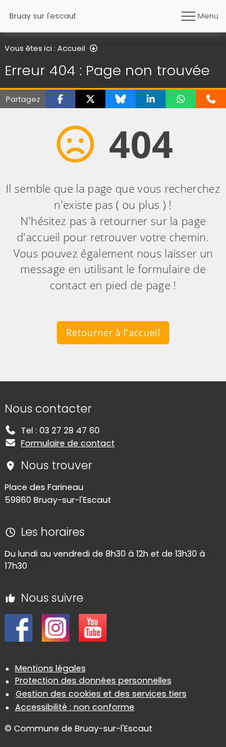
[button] (60, 99)
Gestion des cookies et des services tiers (101, 694)
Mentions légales (50, 668)
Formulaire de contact (68, 443)
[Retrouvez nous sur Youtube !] (93, 627)
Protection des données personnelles (93, 680)
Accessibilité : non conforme (74, 707)
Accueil (71, 48)
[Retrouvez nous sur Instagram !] (56, 627)
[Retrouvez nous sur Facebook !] (18, 627)
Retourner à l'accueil (113, 332)
